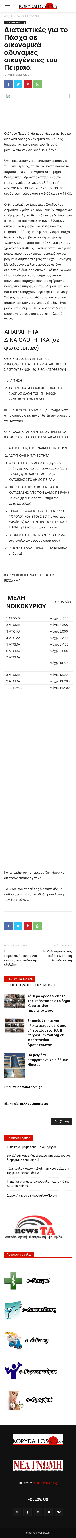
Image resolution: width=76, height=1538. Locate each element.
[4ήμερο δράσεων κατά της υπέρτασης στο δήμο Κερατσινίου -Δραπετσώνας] (14, 1001)
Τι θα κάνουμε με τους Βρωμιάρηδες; (32, 1147)
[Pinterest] (28, 84)
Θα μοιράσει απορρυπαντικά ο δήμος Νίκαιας (47, 1060)
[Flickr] (38, 1512)
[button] (70, 6)
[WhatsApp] (37, 84)
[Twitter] (18, 84)
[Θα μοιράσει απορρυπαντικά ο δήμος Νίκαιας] (14, 1065)
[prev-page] (7, 1075)
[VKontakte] (59, 1512)
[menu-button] (7, 6)
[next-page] (13, 1075)
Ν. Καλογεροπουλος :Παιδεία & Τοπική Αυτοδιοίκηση (57, 956)
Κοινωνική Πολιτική (28, 16)
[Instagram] (48, 1512)
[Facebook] (8, 84)
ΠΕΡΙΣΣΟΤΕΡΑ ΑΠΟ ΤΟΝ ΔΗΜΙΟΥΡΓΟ (31, 985)
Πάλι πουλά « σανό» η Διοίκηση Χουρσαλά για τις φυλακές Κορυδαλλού (38, 1171)
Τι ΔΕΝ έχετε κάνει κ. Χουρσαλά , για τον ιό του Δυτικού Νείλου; (38, 1184)
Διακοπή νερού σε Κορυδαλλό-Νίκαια (32, 1195)
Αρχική (8, 16)
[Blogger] (17, 1512)
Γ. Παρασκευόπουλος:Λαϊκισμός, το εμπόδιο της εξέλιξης (21, 958)
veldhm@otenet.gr (45, 1483)
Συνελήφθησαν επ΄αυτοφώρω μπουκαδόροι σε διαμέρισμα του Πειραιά (39, 1158)
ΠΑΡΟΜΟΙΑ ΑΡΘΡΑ (20, 979)
